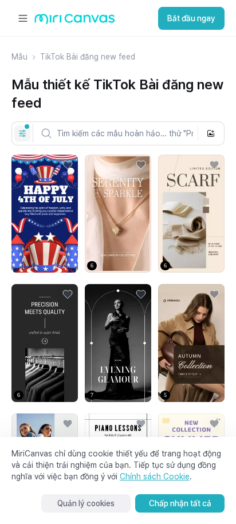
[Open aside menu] (22, 18)
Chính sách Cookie (155, 476)
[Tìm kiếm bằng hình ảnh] (211, 133)
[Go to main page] (74, 21)
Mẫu (19, 56)
